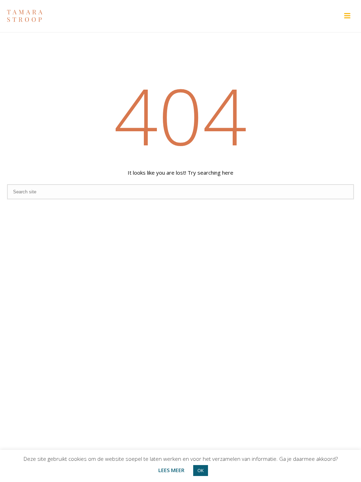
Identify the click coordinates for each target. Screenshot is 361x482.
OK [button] (200, 470)
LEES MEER (171, 470)
